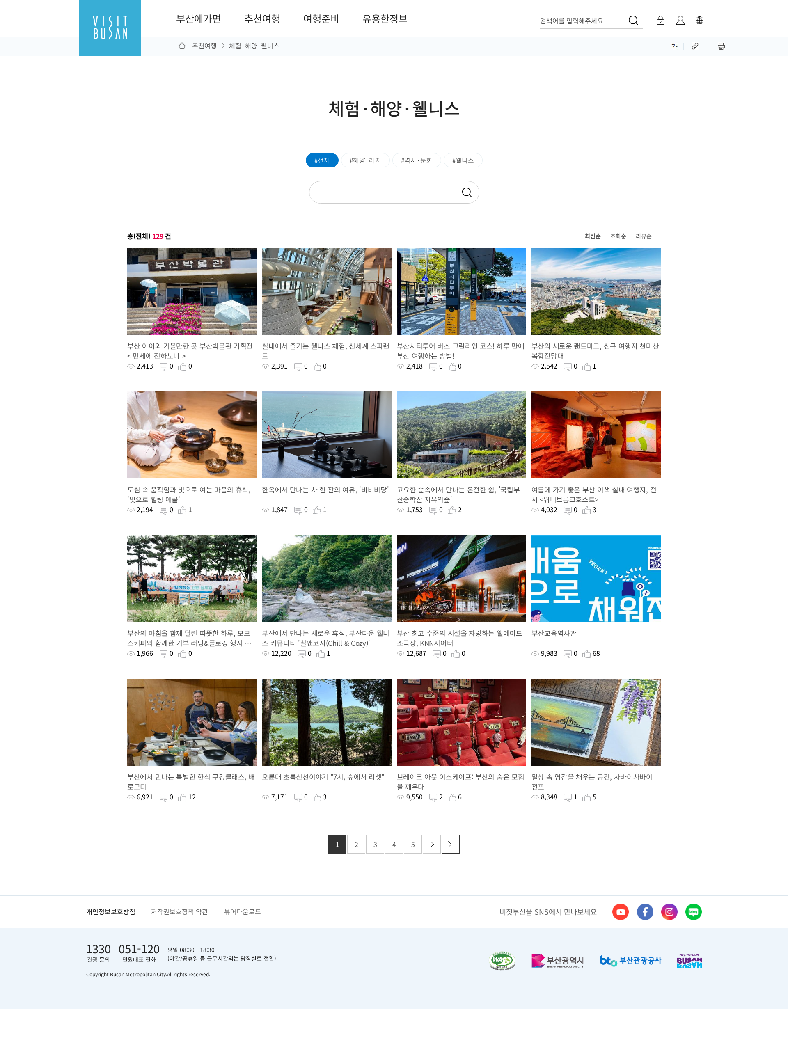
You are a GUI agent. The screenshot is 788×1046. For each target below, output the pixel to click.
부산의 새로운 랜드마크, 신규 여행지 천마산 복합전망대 (595, 351)
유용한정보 (385, 18)
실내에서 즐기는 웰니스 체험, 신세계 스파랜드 (325, 351)
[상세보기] (192, 291)
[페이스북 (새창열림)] (645, 912)
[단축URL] (696, 45)
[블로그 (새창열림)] (693, 912)
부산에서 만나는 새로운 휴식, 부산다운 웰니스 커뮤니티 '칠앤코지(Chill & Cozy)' (325, 638)
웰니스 (465, 160)
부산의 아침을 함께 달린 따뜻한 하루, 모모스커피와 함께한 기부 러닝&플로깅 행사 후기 (189, 638)
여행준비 (321, 18)
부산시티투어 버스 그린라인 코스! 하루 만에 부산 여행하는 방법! (461, 351)
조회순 (618, 236)
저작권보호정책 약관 (179, 911)
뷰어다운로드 (242, 911)
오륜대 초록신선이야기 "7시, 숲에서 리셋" (323, 777)
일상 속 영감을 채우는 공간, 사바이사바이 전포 (592, 782)
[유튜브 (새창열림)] (620, 912)
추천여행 (262, 18)
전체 (324, 160)
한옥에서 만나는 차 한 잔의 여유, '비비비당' (325, 489)
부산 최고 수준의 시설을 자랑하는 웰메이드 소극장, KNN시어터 (459, 638)
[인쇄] (721, 45)
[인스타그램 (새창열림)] (669, 912)
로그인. (660, 20)
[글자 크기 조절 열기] (674, 45)
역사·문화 (418, 160)
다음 (432, 844)
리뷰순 (644, 236)
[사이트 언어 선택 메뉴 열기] (699, 20)
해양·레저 (367, 160)
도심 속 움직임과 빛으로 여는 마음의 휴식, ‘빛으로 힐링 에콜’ (188, 494)
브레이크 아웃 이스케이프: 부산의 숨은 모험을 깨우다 (461, 782)
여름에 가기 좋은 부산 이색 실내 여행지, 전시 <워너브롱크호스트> (594, 494)
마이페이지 (680, 20)
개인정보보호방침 (110, 911)
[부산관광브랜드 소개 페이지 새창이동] (689, 961)
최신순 (593, 236)
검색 (466, 192)
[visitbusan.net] (110, 35)
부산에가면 (198, 18)
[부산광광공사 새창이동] (631, 961)
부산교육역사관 (554, 633)
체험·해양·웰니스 (254, 45)
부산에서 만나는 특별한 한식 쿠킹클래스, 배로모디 (191, 782)
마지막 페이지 (451, 844)
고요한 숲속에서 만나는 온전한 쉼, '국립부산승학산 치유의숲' (458, 494)
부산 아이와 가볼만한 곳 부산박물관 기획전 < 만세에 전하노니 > (190, 351)
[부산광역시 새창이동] (557, 961)
